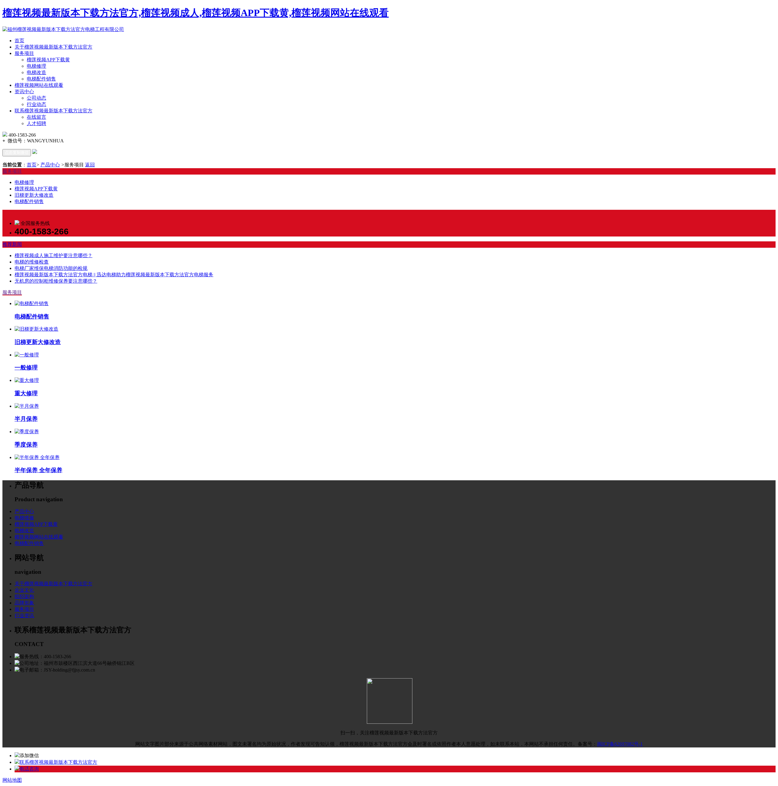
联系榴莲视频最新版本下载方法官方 (53, 110)
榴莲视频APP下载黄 (48, 59)
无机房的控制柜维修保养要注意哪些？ (56, 281)
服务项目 (24, 53)
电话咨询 (29, 768)
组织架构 (24, 596)
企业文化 (24, 590)
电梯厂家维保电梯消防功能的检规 (51, 268)
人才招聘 (36, 123)
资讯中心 (24, 91)
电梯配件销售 (41, 78)
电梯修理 (36, 66)
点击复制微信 (17, 152)
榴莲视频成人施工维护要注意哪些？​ (53, 255)
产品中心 (50, 164)
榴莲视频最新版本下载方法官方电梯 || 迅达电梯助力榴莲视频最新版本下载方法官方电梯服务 (114, 274)
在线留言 (36, 117)
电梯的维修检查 (32, 261)
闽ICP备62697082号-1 (620, 744)
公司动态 (36, 97)
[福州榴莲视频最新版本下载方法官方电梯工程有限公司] (63, 29)
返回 (90, 164)
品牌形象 (24, 602)
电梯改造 (36, 72)
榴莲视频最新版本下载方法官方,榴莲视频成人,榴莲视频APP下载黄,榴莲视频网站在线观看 (195, 12)
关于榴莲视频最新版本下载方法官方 (53, 46)
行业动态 (36, 104)
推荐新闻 (12, 244)
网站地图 (12, 780)
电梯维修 (24, 517)
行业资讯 (24, 615)
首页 (19, 40)
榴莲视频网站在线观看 (39, 85)
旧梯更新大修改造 (34, 195)
